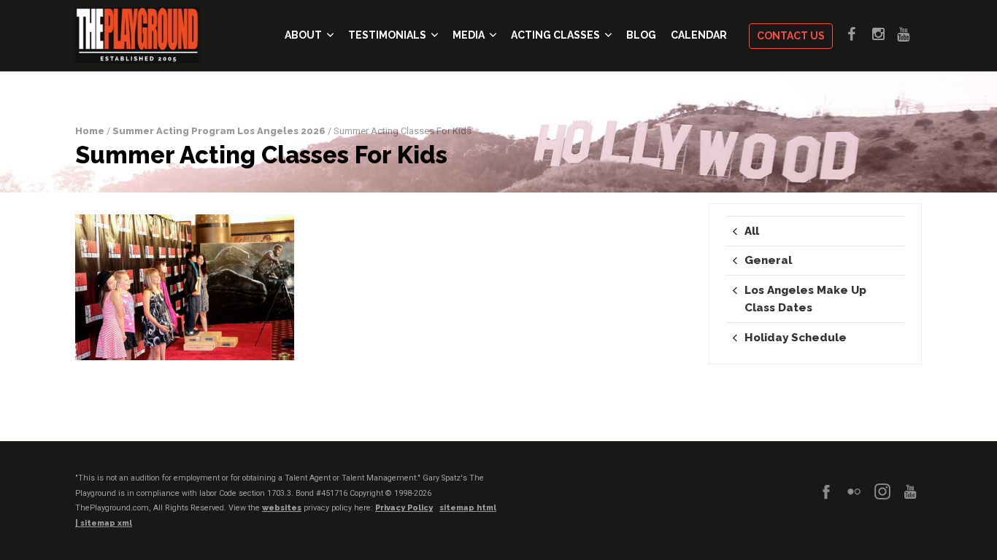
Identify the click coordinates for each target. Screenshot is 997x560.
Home (89, 130)
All (751, 231)
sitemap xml (106, 523)
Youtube (909, 34)
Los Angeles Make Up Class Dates (805, 299)
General (768, 260)
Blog (641, 35)
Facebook (859, 34)
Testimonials (387, 35)
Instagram (884, 34)
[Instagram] (882, 491)
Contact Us (791, 36)
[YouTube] (910, 491)
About (303, 35)
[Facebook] (826, 491)
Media (469, 35)
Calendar (699, 35)
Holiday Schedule (795, 337)
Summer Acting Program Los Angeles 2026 (219, 130)
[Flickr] (854, 491)
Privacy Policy (404, 508)
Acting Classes (555, 35)
